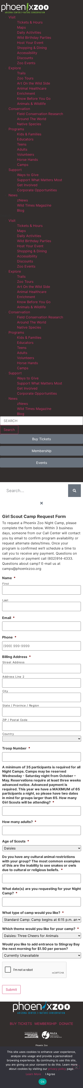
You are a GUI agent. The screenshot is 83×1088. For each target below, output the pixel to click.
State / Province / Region (20, 705)
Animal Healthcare (31, 88)
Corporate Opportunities (37, 190)
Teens (21, 144)
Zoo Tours (25, 78)
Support (15, 170)
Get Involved (27, 185)
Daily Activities (29, 32)
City (5, 691)
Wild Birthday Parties (34, 37)
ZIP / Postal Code (14, 720)
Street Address (13, 662)
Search (9, 429)
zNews (22, 200)
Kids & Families (29, 134)
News (13, 195)
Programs (16, 129)
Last (5, 600)
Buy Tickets (21, 1023)
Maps (21, 27)
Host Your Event (30, 42)
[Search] (74, 490)
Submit (11, 989)
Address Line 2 (13, 676)
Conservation (19, 109)
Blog (20, 210)
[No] (76, 1067)
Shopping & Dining (32, 48)
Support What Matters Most (39, 180)
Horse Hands (27, 159)
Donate (66, 1023)
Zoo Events (26, 63)
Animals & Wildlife (31, 103)
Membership (45, 1023)
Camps (22, 164)
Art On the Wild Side (33, 83)
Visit (12, 17)
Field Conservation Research (40, 114)
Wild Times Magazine (34, 205)
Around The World (31, 119)
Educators (25, 139)
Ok (42, 1081)
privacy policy (57, 1068)
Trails (21, 73)
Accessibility (27, 53)
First (5, 583)
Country (8, 734)
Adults (22, 149)
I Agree (50, 1074)
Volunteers (25, 154)
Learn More (33, 1074)
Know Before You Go (34, 98)
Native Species (29, 124)
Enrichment (26, 93)
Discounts (25, 58)
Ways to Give (28, 175)
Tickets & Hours (30, 22)
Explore (15, 68)
